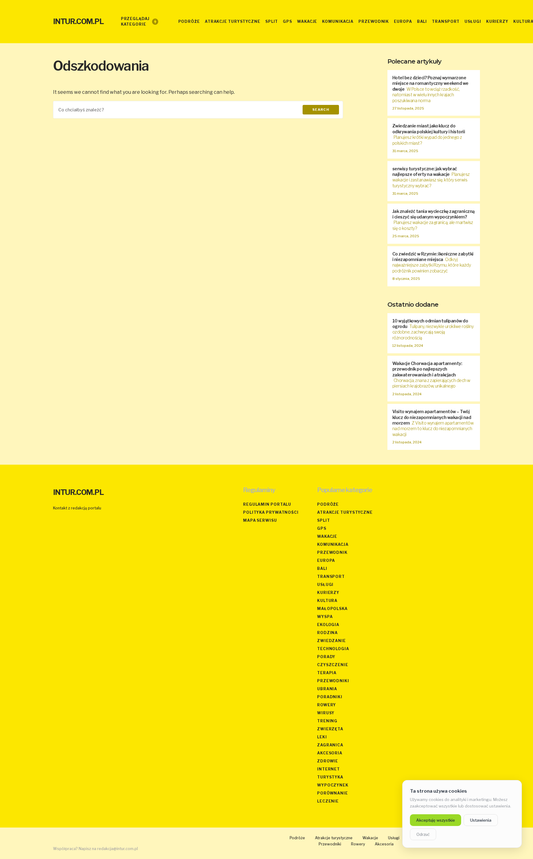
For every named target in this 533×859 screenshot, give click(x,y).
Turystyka (330, 777)
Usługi (325, 584)
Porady (326, 656)
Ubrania (327, 689)
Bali (322, 568)
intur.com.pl (78, 21)
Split (323, 520)
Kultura (327, 600)
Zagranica (330, 745)
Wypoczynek (333, 785)
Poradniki (329, 697)
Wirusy (325, 713)
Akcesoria (329, 753)
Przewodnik (332, 552)
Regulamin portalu (267, 504)
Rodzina (327, 632)
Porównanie (332, 793)
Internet (328, 769)
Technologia (333, 648)
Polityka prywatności (271, 512)
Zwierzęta (330, 729)
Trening (327, 721)
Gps (321, 528)
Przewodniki (333, 680)
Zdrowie (327, 761)
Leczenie (328, 801)
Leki (322, 737)
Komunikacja (333, 544)
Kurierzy (328, 592)
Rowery (326, 705)
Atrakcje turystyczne (345, 512)
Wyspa (325, 616)
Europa (326, 560)
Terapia (327, 672)
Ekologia (328, 624)
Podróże (328, 504)
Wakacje (327, 536)
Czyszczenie (332, 664)
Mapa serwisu (260, 520)
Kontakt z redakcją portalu (77, 508)
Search (320, 109)
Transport (331, 576)
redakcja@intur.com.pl (117, 848)
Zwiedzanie (331, 640)
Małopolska (332, 608)
